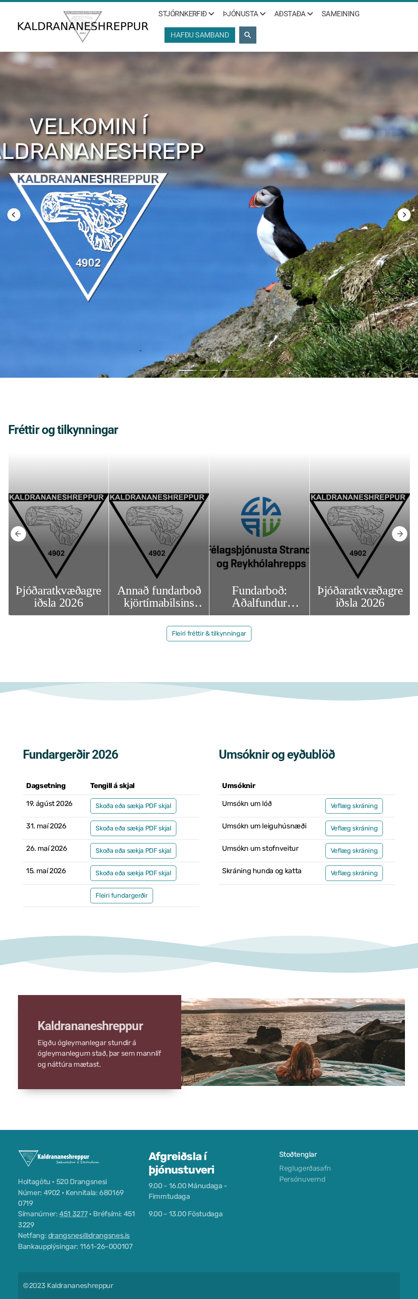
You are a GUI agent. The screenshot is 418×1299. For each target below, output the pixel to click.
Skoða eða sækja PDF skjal (133, 806)
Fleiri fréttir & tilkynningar (209, 633)
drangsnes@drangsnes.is (89, 1235)
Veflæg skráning (354, 806)
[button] (14, 214)
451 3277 (73, 1214)
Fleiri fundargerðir (121, 895)
